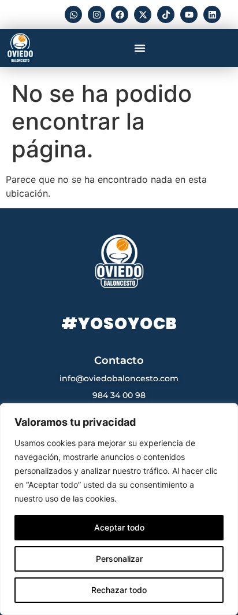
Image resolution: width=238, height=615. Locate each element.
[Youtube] (189, 14)
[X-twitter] (142, 14)
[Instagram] (96, 14)
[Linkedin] (212, 14)
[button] (139, 48)
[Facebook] (119, 14)
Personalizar (119, 559)
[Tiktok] (165, 14)
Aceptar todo (119, 527)
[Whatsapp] (73, 14)
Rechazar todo (119, 590)
